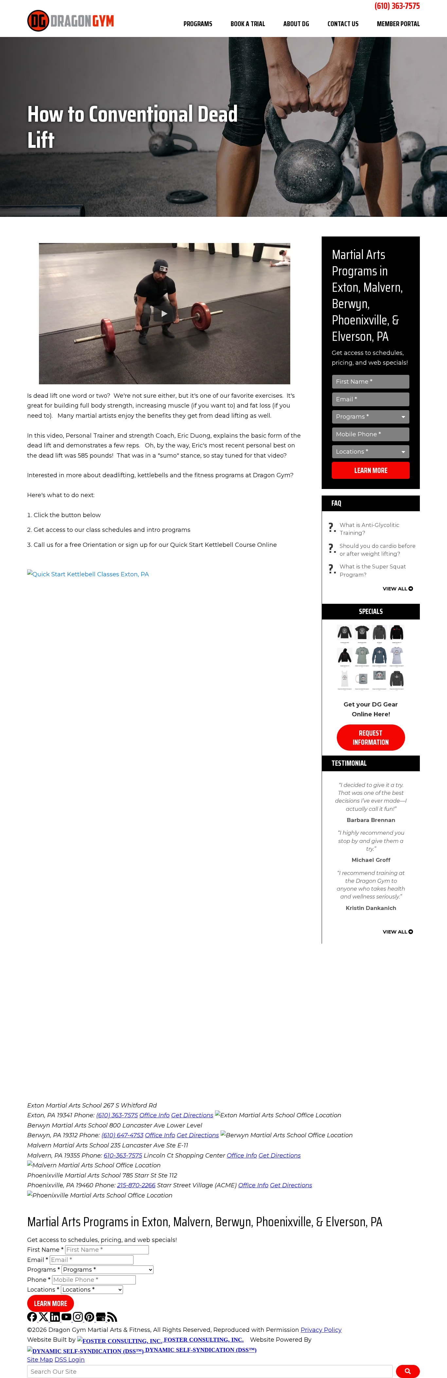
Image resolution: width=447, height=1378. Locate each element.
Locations (43, 1289)
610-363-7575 (123, 1155)
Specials (371, 611)
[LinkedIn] (56, 1319)
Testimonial (349, 763)
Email (37, 1260)
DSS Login (70, 1359)
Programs (198, 23)
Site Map (40, 1359)
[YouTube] (67, 1319)
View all (395, 589)
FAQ (336, 503)
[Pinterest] (90, 1319)
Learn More (370, 470)
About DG (296, 23)
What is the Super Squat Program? (369, 571)
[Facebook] (33, 1319)
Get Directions (192, 1115)
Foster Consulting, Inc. (203, 1339)
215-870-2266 (136, 1185)
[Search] (408, 1371)
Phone (38, 1279)
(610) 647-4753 (122, 1135)
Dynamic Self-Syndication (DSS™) (200, 1350)
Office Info (154, 1115)
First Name (45, 1249)
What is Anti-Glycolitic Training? (365, 529)
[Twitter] (44, 1319)
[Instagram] (78, 1319)
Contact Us (343, 23)
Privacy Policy (321, 1330)
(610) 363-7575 (117, 1115)
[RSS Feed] (112, 1319)
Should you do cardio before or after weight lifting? (374, 550)
